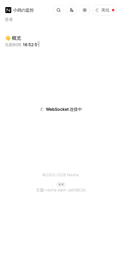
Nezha (72, 174)
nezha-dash (55, 189)
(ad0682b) (77, 189)
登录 (9, 19)
